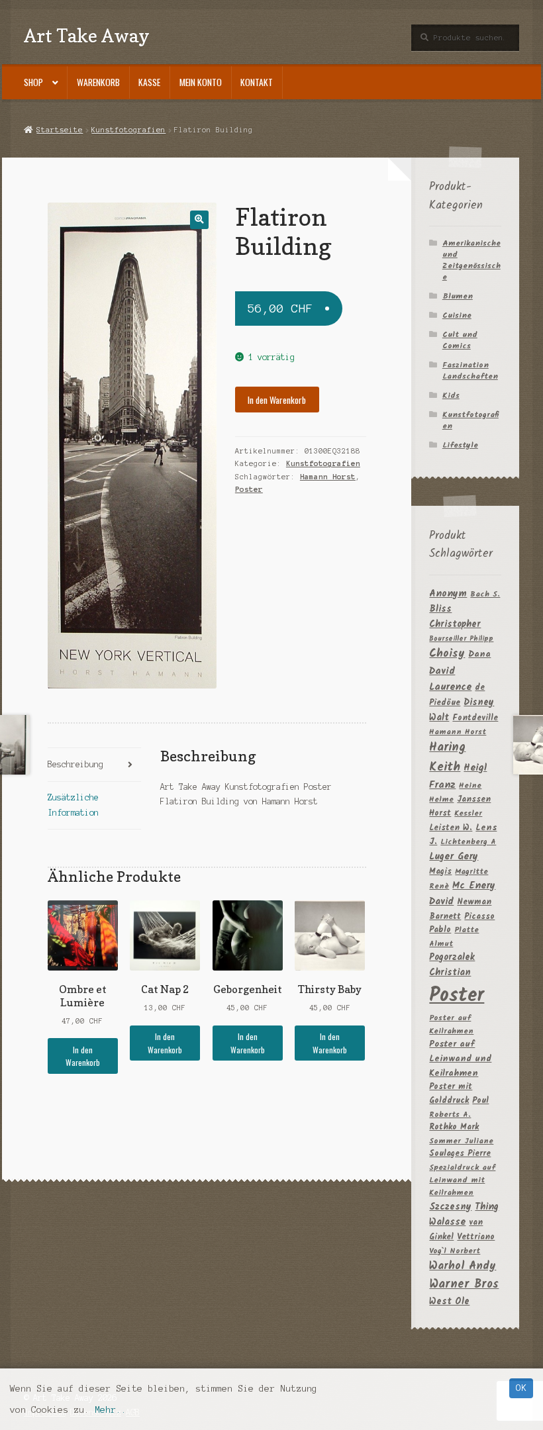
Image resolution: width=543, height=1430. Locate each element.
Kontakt (256, 82)
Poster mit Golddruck (450, 1094)
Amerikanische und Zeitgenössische (471, 260)
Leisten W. (450, 828)
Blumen (457, 296)
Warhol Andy (462, 1266)
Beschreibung (75, 764)
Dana (479, 654)
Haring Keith (447, 757)
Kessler (468, 813)
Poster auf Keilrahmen (451, 1024)
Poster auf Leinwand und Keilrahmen (460, 1058)
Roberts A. (450, 1114)
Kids (451, 395)
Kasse (149, 82)
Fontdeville (475, 718)
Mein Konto (200, 82)
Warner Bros (464, 1284)
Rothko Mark (454, 1127)
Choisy (447, 654)
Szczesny (450, 1207)
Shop (33, 82)
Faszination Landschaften (470, 371)
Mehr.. (110, 1410)
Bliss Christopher (455, 617)
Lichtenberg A (468, 841)
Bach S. (485, 594)
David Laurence (450, 679)
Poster (249, 489)
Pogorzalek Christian (452, 965)
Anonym (448, 594)
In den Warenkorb (277, 399)
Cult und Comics (459, 340)
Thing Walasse (464, 1215)
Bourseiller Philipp (461, 639)
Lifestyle (460, 445)
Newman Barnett (460, 909)
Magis (440, 872)
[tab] (95, 765)
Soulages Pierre (460, 1154)
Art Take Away (87, 35)
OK (521, 1388)
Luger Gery (453, 857)
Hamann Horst (328, 477)
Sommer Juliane (461, 1141)
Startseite (59, 130)
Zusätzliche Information (73, 804)
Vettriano (476, 1237)
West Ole (449, 1301)
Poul (480, 1101)
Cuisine (456, 315)
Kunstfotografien (128, 130)
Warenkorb (98, 82)
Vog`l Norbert (454, 1251)
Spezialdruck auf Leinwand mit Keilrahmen (462, 1180)
